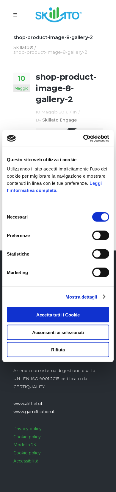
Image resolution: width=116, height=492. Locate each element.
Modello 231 (25, 445)
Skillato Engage (59, 120)
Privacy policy (27, 428)
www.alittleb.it (28, 403)
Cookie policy (27, 436)
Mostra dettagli (81, 296)
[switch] (100, 235)
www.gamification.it (34, 411)
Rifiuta (58, 349)
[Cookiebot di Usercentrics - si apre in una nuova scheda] (83, 138)
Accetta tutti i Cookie (58, 314)
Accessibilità (25, 461)
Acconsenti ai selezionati (58, 332)
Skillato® (23, 47)
